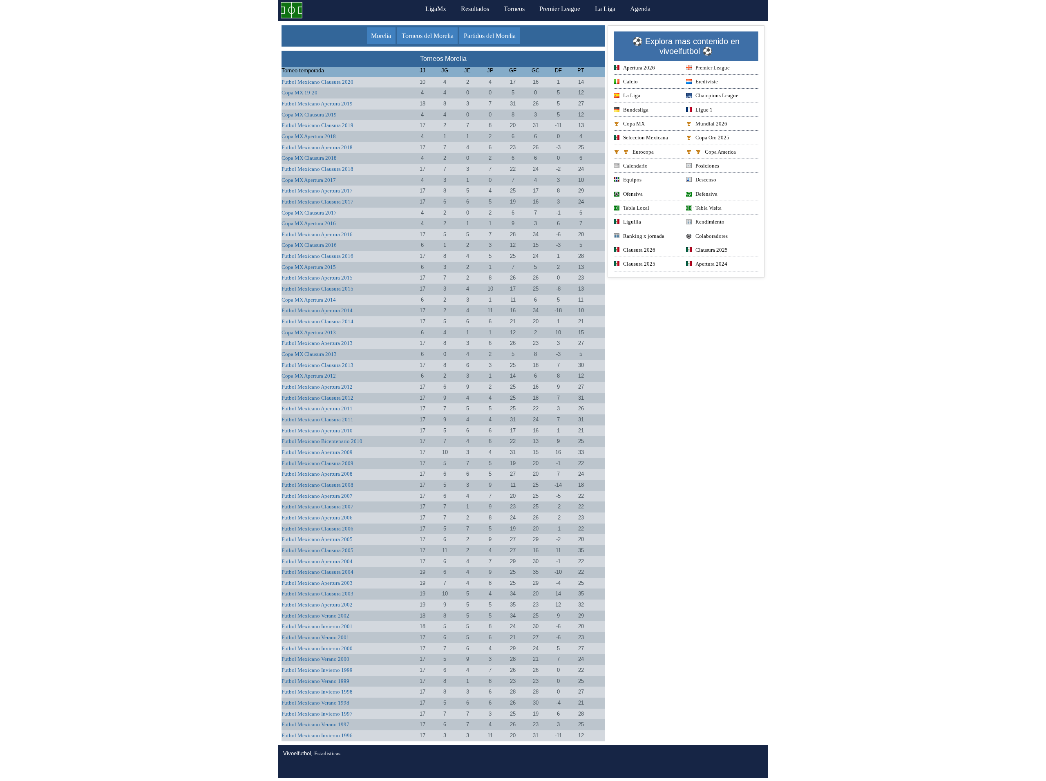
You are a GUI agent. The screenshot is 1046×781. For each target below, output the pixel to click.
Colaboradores (711, 236)
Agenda (640, 8)
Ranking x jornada (643, 236)
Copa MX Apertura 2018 (309, 136)
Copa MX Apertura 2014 (309, 300)
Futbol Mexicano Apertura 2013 (317, 343)
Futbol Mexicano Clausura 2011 (317, 419)
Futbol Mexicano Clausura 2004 (317, 572)
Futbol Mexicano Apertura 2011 (317, 408)
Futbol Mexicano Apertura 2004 (317, 561)
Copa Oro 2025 (712, 137)
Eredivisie (706, 81)
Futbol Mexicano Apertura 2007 (317, 496)
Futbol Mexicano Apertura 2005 (317, 539)
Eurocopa (643, 152)
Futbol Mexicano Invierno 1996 (317, 735)
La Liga (605, 8)
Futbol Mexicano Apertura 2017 (317, 191)
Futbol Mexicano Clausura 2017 (317, 202)
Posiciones (707, 166)
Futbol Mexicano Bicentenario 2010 (322, 441)
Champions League (716, 95)
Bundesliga (635, 110)
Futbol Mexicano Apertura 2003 (317, 583)
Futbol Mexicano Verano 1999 (315, 681)
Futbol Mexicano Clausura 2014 (317, 321)
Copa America (720, 152)
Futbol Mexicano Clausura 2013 (317, 365)
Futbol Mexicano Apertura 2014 (317, 310)
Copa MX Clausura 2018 (309, 158)
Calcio (630, 81)
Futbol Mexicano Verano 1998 (315, 703)
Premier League (559, 8)
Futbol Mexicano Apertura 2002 (317, 605)
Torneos (514, 8)
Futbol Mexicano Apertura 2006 (317, 518)
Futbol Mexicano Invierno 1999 (317, 670)
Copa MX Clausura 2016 (309, 245)
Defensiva (706, 194)
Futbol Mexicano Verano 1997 (315, 724)
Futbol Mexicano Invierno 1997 (317, 714)
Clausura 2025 (711, 250)
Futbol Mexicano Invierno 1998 (317, 692)
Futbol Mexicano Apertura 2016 (317, 234)
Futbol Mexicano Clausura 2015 (317, 289)
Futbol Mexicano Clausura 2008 (317, 485)
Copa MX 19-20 (299, 93)
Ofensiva (633, 194)
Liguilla (632, 222)
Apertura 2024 (711, 264)
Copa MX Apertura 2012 (309, 376)
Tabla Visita (708, 208)
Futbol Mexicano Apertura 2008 (317, 474)
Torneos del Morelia (428, 35)
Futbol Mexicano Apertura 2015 (317, 278)
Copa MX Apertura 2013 (309, 332)
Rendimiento (709, 222)
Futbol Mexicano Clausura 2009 (317, 463)
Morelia (381, 35)
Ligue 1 (704, 110)
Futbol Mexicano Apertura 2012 (317, 387)
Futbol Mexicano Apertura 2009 (317, 452)
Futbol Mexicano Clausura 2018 (317, 169)
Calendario (635, 166)
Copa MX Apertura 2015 (309, 267)
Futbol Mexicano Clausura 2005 (317, 550)
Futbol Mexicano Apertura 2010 (317, 430)
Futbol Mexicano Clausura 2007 (317, 507)
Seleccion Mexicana (645, 137)
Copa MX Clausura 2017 (309, 213)
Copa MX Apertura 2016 (309, 223)
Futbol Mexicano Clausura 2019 (317, 125)
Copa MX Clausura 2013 (309, 354)
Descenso (705, 180)
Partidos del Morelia (490, 35)
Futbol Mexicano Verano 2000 (315, 659)
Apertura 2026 (639, 68)
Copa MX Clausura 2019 (309, 115)
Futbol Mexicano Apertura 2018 (317, 147)
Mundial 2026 (711, 124)
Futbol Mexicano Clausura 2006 (317, 529)
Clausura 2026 (639, 250)
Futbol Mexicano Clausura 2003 (317, 594)
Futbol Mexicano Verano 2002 (315, 616)
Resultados (475, 8)
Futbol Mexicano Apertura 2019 (317, 104)
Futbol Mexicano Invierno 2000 (317, 648)
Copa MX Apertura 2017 (309, 180)
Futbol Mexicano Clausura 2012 (317, 398)
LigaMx (435, 8)
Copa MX (634, 124)
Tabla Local (636, 208)
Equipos (632, 180)
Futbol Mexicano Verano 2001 (315, 637)
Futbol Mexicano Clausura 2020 (317, 82)
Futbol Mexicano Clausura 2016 (317, 256)
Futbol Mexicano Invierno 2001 (317, 626)
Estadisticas (327, 753)
